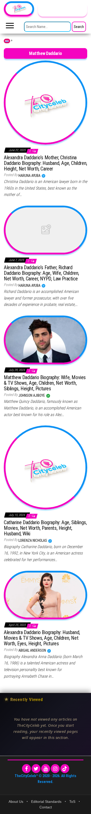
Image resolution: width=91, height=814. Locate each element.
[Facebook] (26, 768)
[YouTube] (45, 768)
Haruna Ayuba (29, 176)
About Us (16, 801)
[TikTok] (64, 768)
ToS (72, 801)
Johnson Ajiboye (32, 395)
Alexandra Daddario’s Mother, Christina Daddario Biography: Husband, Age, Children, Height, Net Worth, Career (45, 163)
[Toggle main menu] (10, 27)
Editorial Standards (46, 801)
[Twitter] (36, 768)
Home (7, 41)
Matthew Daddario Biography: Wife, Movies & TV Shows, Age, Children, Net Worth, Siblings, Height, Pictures (45, 383)
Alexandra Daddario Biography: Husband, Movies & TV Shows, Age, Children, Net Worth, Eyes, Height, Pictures (42, 638)
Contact (45, 807)
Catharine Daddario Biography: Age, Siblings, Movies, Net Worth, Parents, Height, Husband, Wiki (45, 528)
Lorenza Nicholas (33, 540)
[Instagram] (55, 768)
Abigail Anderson (32, 650)
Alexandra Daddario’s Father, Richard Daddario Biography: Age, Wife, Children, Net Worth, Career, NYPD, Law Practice (41, 273)
